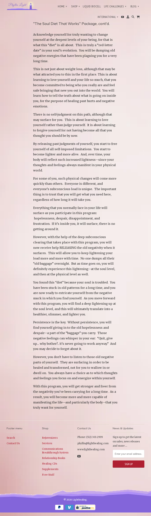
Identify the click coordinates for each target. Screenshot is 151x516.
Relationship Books (53, 458)
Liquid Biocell (92, 6)
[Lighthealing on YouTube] (122, 17)
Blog (135, 6)
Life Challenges (115, 6)
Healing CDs (49, 463)
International (108, 17)
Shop (75, 6)
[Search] (133, 17)
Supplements (50, 469)
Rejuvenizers (50, 437)
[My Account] (128, 17)
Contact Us (13, 443)
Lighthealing (80, 499)
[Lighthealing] (22, 5)
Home (62, 6)
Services (47, 443)
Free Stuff (48, 474)
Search (11, 437)
